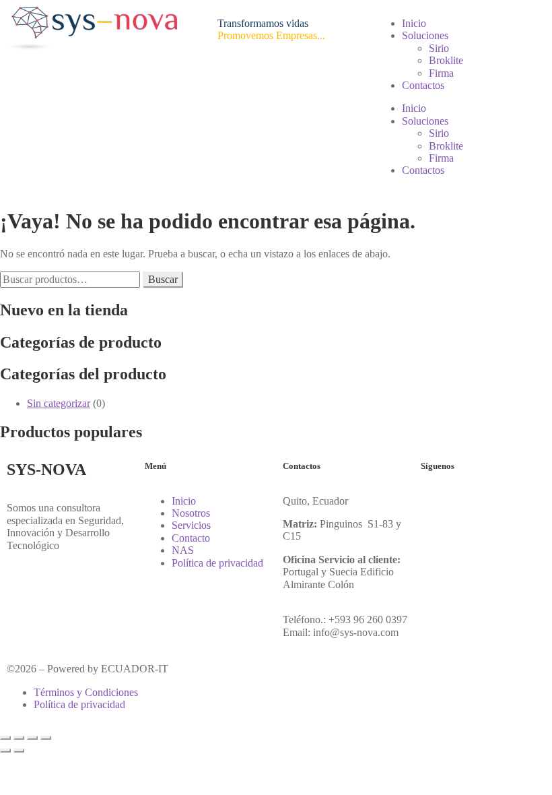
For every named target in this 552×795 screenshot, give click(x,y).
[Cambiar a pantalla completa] (18, 738)
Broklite (446, 60)
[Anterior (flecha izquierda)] (5, 751)
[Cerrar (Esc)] (45, 738)
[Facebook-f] (437, 501)
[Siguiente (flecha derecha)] (18, 751)
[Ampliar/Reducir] (5, 738)
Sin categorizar (58, 403)
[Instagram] (474, 501)
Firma (441, 73)
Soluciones (425, 35)
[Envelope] (510, 501)
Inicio (414, 23)
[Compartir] (32, 738)
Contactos (423, 85)
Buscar (163, 279)
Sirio (439, 48)
